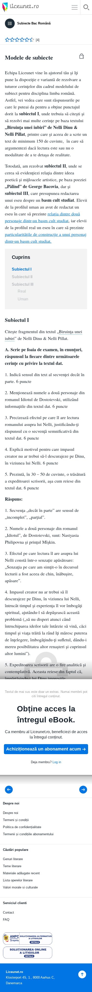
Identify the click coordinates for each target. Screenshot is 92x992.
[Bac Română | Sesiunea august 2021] (10, 790)
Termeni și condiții (16, 820)
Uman (23, 299)
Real (22, 291)
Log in (57, 762)
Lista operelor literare (18, 880)
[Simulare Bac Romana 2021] (80, 790)
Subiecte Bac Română (34, 23)
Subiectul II (22, 277)
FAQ (6, 919)
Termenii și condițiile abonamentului (28, 834)
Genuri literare (13, 859)
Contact (8, 912)
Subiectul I (21, 269)
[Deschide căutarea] (86, 8)
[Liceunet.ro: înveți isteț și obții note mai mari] (34, 7)
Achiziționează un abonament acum (43, 749)
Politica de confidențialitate (22, 827)
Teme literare (12, 866)
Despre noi (10, 813)
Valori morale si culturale (20, 887)
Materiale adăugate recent (21, 873)
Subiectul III (22, 284)
